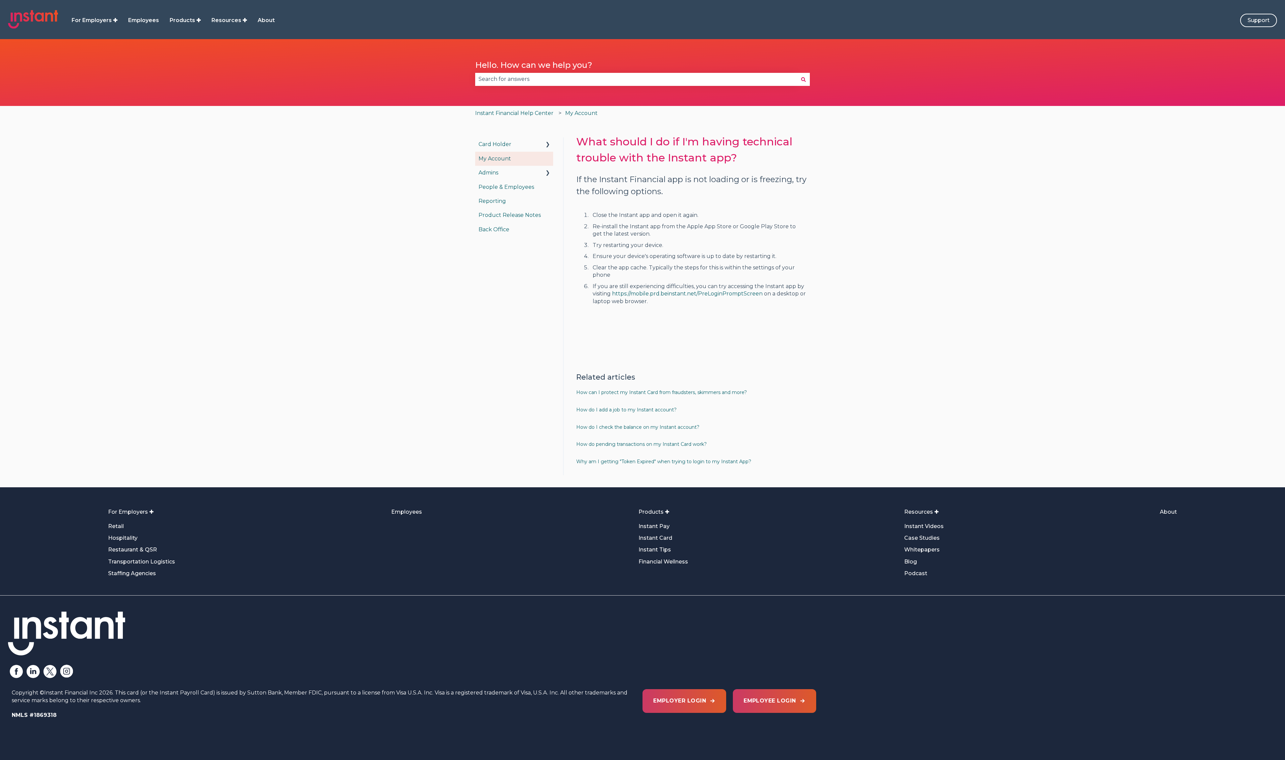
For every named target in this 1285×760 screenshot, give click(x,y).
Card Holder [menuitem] (495, 144)
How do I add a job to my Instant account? (626, 410)
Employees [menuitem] (406, 512)
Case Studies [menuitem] (922, 538)
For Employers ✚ (94, 20)
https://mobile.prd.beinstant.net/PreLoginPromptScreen (687, 293)
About (266, 20)
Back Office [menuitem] (494, 229)
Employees (143, 20)
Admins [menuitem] (488, 172)
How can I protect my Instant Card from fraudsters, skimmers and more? (661, 392)
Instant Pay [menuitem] (654, 526)
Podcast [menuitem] (915, 573)
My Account (581, 113)
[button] (547, 145)
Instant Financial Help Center (514, 113)
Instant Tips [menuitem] (654, 549)
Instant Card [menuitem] (655, 538)
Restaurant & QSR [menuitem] (132, 549)
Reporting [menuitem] (492, 201)
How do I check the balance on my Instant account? (637, 427)
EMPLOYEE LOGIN (770, 701)
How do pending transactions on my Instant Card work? (641, 444)
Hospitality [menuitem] (123, 538)
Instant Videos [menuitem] (924, 526)
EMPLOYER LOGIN (679, 701)
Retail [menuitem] (116, 526)
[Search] (803, 79)
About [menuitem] (1168, 512)
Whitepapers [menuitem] (922, 549)
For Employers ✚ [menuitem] (131, 512)
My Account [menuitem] (495, 158)
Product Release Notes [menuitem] (510, 215)
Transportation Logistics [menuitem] (141, 561)
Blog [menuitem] (910, 561)
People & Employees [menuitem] (506, 187)
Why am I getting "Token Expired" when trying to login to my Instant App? (663, 462)
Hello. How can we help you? (533, 65)
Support (1259, 20)
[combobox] (636, 79)
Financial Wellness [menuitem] (663, 561)
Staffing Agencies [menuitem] (132, 573)
